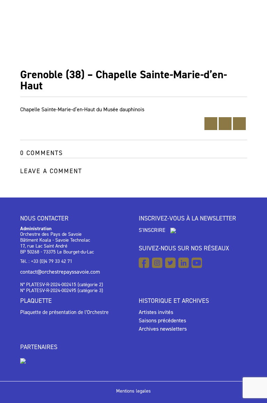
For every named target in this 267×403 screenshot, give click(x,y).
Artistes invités (156, 312)
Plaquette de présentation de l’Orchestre (64, 312)
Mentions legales (133, 391)
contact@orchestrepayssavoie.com (60, 271)
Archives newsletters (163, 328)
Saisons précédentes (162, 320)
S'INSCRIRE (153, 230)
